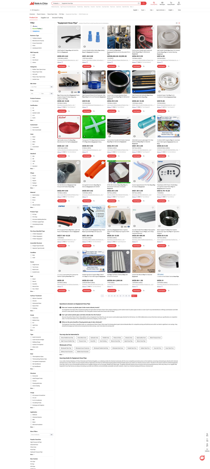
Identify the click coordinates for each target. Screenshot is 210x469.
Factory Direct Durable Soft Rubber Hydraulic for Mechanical (118, 141)
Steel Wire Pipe (125, 6)
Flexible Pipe (80, 6)
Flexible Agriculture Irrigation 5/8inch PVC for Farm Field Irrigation (93, 275)
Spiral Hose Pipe (128, 341)
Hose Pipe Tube (105, 6)
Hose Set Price (157, 348)
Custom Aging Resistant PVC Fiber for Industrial (143, 185)
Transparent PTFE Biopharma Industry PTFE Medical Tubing (93, 141)
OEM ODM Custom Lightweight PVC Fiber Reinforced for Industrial (142, 141)
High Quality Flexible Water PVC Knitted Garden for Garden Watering (168, 52)
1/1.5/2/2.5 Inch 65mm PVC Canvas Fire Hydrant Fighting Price (67, 275)
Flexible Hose (106, 337)
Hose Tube (98, 6)
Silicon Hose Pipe (141, 341)
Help (151, 10)
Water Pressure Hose (155, 337)
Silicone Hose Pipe (115, 341)
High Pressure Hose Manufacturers (68, 6)
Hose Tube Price (169, 348)
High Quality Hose (141, 337)
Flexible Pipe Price (131, 348)
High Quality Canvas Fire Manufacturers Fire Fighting (67, 141)
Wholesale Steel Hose (117, 348)
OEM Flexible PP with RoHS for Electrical (67, 51)
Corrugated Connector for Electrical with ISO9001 (91, 185)
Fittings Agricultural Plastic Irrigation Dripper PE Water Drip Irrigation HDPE (68, 97)
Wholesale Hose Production (82, 348)
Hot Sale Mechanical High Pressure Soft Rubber (66, 185)
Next (133, 296)
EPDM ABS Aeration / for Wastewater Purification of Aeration (117, 186)
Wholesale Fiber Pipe (66, 348)
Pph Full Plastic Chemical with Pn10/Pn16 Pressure (117, 275)
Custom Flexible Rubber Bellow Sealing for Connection (93, 51)
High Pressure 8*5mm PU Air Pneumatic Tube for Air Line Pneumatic (94, 96)
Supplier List (45, 18)
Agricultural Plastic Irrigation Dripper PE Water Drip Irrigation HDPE (118, 231)
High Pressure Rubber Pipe (67, 341)
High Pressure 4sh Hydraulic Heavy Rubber (142, 96)
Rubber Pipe (86, 6)
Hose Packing (103, 341)
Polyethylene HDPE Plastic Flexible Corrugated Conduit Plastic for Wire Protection (167, 186)
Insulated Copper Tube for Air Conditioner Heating (166, 96)
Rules (179, 10)
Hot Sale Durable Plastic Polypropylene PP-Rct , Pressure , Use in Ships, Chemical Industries (143, 231)
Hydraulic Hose (94, 337)
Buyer (142, 10)
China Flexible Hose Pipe (67, 337)
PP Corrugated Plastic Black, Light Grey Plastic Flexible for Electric (68, 230)
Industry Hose (128, 337)
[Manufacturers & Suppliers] (38, 3)
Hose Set (93, 6)
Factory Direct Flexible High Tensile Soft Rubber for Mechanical (142, 52)
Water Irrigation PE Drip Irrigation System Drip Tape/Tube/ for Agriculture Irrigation (168, 231)
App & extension (160, 10)
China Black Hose (81, 337)
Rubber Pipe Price (145, 348)
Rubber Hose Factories (83, 351)
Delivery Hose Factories (67, 351)
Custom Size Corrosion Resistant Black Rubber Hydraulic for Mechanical (118, 96)
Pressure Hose (82, 341)
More (61, 354)
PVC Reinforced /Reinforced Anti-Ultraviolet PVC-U (118, 52)
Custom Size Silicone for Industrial (142, 275)
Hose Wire (92, 341)
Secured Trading (57, 18)
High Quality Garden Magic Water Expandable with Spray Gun (93, 230)
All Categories (35, 10)
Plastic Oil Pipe (117, 337)
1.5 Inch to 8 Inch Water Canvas (168, 276)
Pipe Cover (112, 6)
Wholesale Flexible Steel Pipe (101, 348)
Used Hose (118, 6)
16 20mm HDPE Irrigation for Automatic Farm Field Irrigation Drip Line (168, 141)
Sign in (178, 4)
